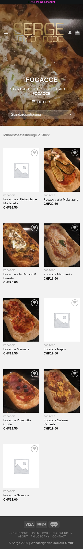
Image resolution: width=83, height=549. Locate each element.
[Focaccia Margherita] (62, 245)
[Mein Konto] (70, 32)
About (23, 536)
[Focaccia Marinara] (21, 320)
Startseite (21, 89)
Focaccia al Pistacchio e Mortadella (20, 201)
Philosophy (40, 536)
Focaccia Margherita (58, 274)
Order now (19, 533)
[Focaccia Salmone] (21, 465)
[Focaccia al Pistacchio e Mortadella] (21, 170)
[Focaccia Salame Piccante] (62, 391)
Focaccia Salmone (16, 495)
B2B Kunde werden (57, 533)
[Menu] (6, 32)
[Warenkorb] (77, 32)
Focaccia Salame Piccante (56, 422)
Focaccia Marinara (16, 349)
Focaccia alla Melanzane (61, 199)
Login (35, 533)
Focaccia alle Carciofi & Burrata (19, 276)
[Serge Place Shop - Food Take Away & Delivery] (38, 32)
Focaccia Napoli (55, 349)
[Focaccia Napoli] (62, 320)
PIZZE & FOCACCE (53, 89)
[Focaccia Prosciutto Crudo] (21, 391)
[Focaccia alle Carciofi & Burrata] (21, 245)
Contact (59, 536)
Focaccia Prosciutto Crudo (17, 422)
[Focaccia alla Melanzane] (62, 170)
